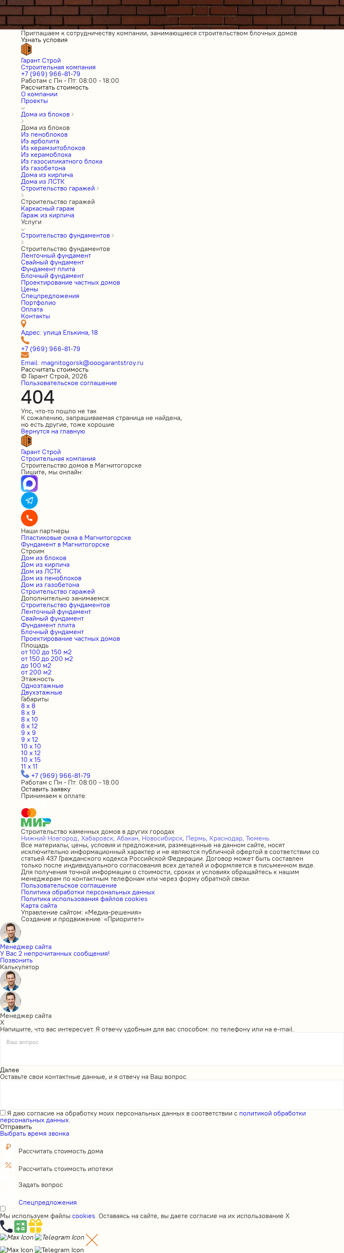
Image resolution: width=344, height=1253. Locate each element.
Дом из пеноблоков (51, 578)
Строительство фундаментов (65, 604)
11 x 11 (29, 766)
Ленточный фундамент (56, 611)
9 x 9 (28, 732)
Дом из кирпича (45, 564)
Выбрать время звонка (34, 1133)
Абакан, (128, 838)
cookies (83, 1215)
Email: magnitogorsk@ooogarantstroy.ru (82, 362)
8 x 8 (28, 705)
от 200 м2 (36, 672)
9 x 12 (29, 739)
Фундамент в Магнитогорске (65, 544)
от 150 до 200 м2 (47, 658)
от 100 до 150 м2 (46, 652)
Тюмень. (258, 838)
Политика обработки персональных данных (88, 892)
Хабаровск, (98, 838)
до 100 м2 (36, 665)
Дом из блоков (43, 557)
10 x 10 (31, 746)
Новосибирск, (163, 838)
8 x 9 (28, 712)
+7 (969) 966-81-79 (51, 73)
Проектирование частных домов (70, 638)
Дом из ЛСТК (41, 571)
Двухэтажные (42, 692)
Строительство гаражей (58, 591)
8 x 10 (29, 719)
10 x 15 (31, 759)
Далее (9, 1069)
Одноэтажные (42, 685)
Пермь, (197, 838)
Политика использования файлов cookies (84, 898)
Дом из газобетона (50, 584)
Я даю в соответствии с (153, 1116)
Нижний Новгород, (50, 838)
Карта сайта (39, 905)
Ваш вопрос (22, 1042)
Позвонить (16, 960)
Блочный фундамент (52, 631)
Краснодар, (226, 838)
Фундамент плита (48, 625)
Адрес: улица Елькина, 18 (59, 332)
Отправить (16, 1126)
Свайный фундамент (52, 618)
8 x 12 (29, 726)
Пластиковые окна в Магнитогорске (76, 537)
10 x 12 (31, 752)
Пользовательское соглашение (69, 382)
